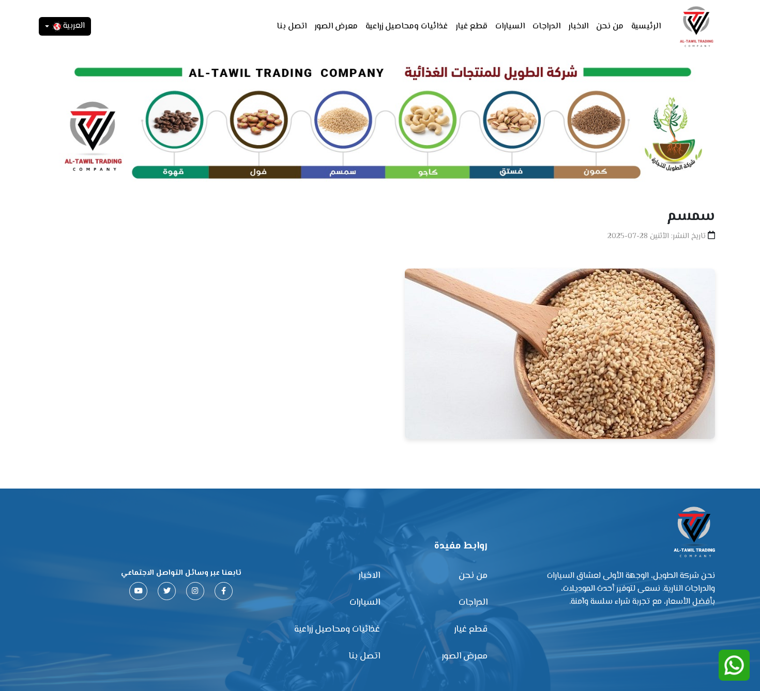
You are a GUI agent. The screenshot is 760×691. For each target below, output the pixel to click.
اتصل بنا (292, 26)
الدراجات (546, 26)
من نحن (610, 26)
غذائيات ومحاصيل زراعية (407, 26)
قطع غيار (471, 26)
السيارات (510, 26)
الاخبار (578, 26)
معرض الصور (336, 26)
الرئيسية (646, 26)
